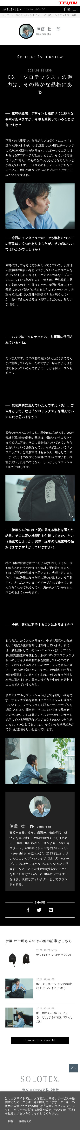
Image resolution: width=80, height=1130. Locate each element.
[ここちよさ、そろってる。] (12, 9)
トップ (5, 15)
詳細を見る (25, 1121)
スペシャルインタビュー (29, 15)
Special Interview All (40, 1040)
